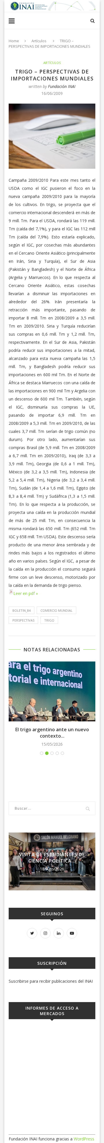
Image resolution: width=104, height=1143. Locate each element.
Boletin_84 (21, 610)
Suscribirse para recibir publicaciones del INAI (51, 981)
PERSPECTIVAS (23, 620)
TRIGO (49, 620)
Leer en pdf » (25, 593)
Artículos (39, 40)
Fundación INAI (61, 86)
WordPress (84, 1139)
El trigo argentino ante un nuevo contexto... (52, 732)
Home (14, 40)
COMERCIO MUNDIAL (56, 610)
